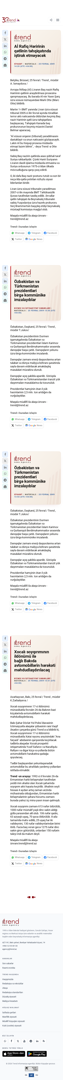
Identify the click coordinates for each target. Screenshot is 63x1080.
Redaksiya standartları (12, 992)
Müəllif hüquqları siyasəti (13, 1021)
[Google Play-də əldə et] (37, 1054)
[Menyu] (58, 20)
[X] (18, 1041)
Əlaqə (5, 988)
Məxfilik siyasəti (9, 1017)
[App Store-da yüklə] (13, 1054)
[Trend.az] (11, 20)
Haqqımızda (7, 979)
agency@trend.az (9, 949)
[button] (5, 33)
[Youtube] (24, 1041)
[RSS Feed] (43, 1041)
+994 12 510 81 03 (9, 946)
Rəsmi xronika (8, 968)
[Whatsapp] (5, 1041)
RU (37, 1075)
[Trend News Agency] (10, 922)
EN (26, 1075)
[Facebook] (11, 1041)
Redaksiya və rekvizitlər (12, 983)
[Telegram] (30, 1041)
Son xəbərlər (7, 963)
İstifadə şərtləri (9, 1012)
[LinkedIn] (37, 1041)
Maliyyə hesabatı (10, 1001)
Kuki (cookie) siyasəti (11, 1025)
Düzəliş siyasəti (9, 996)
